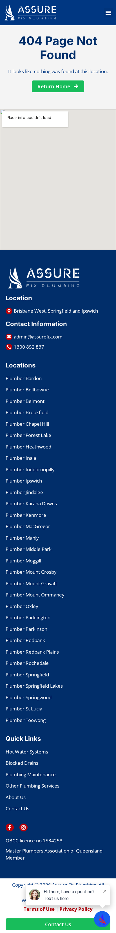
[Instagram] (23, 828)
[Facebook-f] (10, 828)
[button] (108, 12)
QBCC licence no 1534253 (34, 840)
